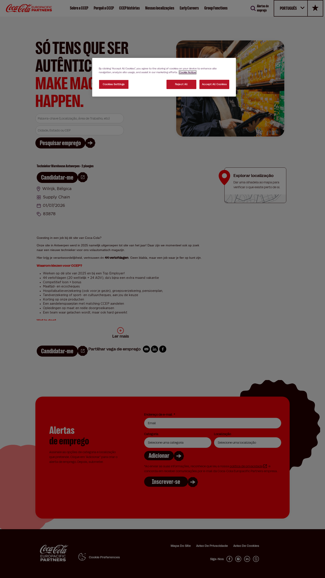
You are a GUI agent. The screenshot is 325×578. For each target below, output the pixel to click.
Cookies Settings (114, 84)
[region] (164, 77)
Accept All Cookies (214, 84)
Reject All (181, 84)
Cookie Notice (187, 72)
